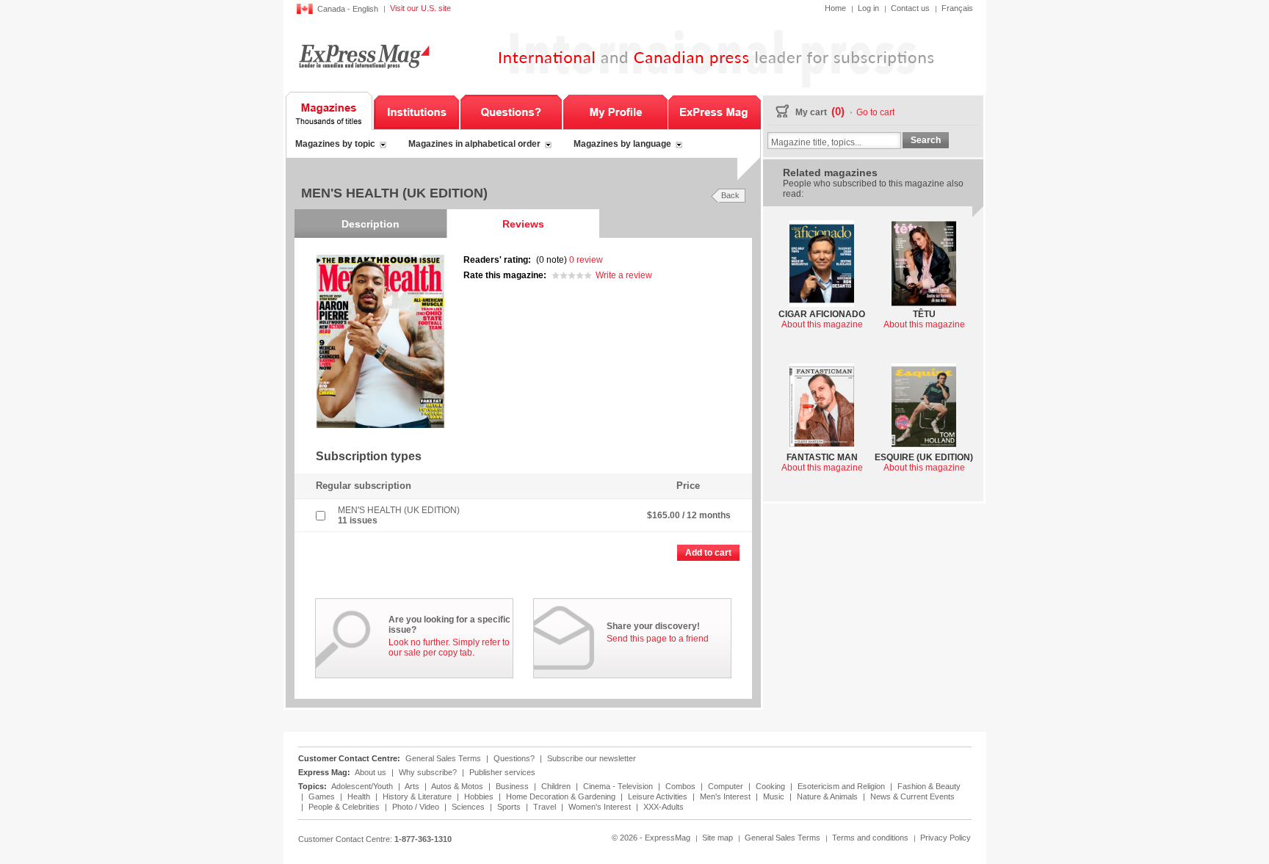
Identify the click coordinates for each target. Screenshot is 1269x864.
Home (835, 8)
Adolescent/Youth (363, 786)
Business (513, 786)
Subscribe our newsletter (591, 758)
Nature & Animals (828, 796)
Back (730, 195)
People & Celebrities (345, 806)
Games (322, 796)
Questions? (511, 111)
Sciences (469, 806)
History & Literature (418, 796)
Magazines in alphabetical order (474, 144)
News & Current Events (912, 796)
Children (557, 786)
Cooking (771, 786)
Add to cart (708, 553)
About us (370, 772)
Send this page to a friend (658, 639)
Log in (868, 8)
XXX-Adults (663, 806)
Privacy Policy (945, 837)
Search (926, 140)
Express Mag (363, 56)
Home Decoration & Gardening (562, 796)
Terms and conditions (870, 837)
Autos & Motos (458, 786)
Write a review (624, 275)
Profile (615, 111)
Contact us (910, 8)
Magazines (329, 111)
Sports (510, 806)
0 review (586, 260)
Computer (726, 786)
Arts (413, 786)
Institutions (416, 111)
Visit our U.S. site (420, 8)
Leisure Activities (659, 796)
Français (957, 8)
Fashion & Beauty (929, 786)
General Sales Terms (443, 758)
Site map (717, 837)
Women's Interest (600, 806)
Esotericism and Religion (842, 786)
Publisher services (502, 772)
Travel (545, 806)
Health (359, 796)
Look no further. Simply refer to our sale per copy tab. (449, 647)
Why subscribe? (428, 772)
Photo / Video (416, 806)
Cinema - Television (619, 786)
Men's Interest (726, 796)
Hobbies (480, 796)
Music (775, 796)
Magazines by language (622, 144)
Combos (681, 786)
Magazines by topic (335, 144)
